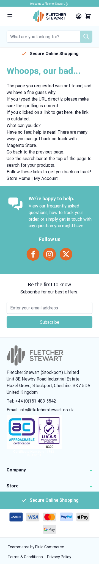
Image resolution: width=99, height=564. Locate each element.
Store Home (18, 178)
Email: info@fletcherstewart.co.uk (40, 409)
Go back (14, 152)
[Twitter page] (66, 254)
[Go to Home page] (49, 16)
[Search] (86, 37)
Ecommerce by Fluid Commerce (36, 546)
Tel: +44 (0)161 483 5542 (31, 401)
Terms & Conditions (26, 556)
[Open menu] (10, 16)
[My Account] (78, 16)
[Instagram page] (49, 254)
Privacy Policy (59, 556)
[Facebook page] (33, 254)
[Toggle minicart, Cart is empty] (88, 16)
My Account (46, 178)
